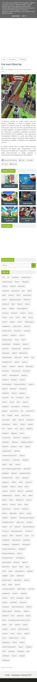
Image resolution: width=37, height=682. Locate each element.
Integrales (15, 442)
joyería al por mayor (6, 667)
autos (19, 295)
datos (23, 339)
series (10, 584)
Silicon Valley (21, 589)
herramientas (6, 424)
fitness (12, 402)
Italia (21, 446)
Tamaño (5, 602)
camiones (5, 313)
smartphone (6, 593)
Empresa (24, 375)
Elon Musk (26, 371)
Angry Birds (21, 286)
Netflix (4, 500)
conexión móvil (7, 331)
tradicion (5, 629)
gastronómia (30, 411)
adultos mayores (7, 282)
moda (21, 482)
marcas (17, 464)
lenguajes (25, 460)
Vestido (26, 633)
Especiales (13, 388)
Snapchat (23, 593)
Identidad (30, 428)
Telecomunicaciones (18, 607)
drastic (4, 366)
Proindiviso (6, 544)
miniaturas (5, 482)
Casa (11, 317)
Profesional (6, 540)
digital (14, 353)
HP (3, 428)
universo (5, 633)
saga (27, 566)
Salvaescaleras (20, 571)
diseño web (18, 357)
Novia (20, 504)
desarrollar (5, 348)
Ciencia (4, 322)
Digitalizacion (23, 353)
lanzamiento (6, 460)
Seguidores (20, 575)
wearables (11, 651)
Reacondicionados (8, 558)
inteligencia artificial (27, 442)
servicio (17, 584)
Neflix (31, 495)
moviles (5, 491)
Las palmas (16, 460)
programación (16, 540)
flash (19, 402)
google (31, 160)
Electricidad (29, 366)
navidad (17, 495)
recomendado (20, 558)
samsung (30, 571)
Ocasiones (25, 509)
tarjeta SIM (13, 602)
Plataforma (29, 531)
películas (18, 526)
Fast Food (5, 397)
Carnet (4, 317)
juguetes (17, 451)
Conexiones (17, 331)
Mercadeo (25, 478)
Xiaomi (14, 656)
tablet (28, 598)
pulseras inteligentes (8, 553)
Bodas (27, 304)
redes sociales (6, 562)
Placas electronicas (17, 531)
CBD (24, 317)
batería (4, 299)
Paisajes (29, 522)
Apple (29, 291)
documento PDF (7, 362)
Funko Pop (25, 406)
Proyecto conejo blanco (9, 549)
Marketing (5, 473)
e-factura (12, 366)
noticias (12, 504)
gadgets (5, 411)
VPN (4, 651)
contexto (5, 335)
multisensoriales (7, 495)
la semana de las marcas (9, 455)
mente (17, 478)
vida (23, 638)
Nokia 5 (5, 504)
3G (3, 277)
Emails (4, 375)
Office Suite (13, 513)
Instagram (26, 437)
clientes (12, 322)
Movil (20, 486)
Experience (5, 393)
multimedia (29, 491)
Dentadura (16, 344)
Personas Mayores (28, 526)
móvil (27, 486)
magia (4, 464)
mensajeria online (25, 473)
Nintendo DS (20, 500)
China (30, 317)
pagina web (20, 522)
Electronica (5, 371)
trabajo (25, 624)
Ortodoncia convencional (26, 518)
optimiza (5, 518)
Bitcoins (20, 304)
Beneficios (5, 304)
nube (26, 504)
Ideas (22, 428)
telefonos (5, 615)
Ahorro (17, 282)
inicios (22, 433)
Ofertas (4, 513)
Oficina (21, 513)
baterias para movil (15, 299)
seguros (26, 580)
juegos (27, 446)
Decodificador (6, 344)
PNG (11, 535)
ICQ (16, 428)
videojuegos (22, 59)
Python (19, 553)
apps (4, 295)
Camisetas (14, 313)
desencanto (6, 353)
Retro (21, 566)
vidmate (22, 642)
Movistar (20, 491)
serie (4, 584)
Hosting (30, 424)
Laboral (22, 455)
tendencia (20, 615)
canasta (23, 313)
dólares (17, 362)
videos (14, 642)
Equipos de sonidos (20, 384)
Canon (30, 313)
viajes (4, 638)
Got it (24, 16)
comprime (27, 326)
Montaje (5, 486)
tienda (4, 624)
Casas (18, 317)
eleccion (20, 366)
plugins (4, 535)
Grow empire (12, 59)
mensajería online (7, 478)
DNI (32, 357)
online (29, 513)
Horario (22, 424)
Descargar (26, 348)
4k (8, 277)
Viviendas (29, 647)
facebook (22, 393)
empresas (5, 379)
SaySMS (5, 575)
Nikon (11, 500)
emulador (14, 379)
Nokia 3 (29, 500)
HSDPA (9, 428)
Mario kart (27, 469)
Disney (26, 357)
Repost (14, 566)
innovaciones (6, 437)
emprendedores (14, 375)
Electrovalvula (16, 371)
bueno (4, 308)
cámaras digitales (22, 308)
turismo (13, 629)
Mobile (14, 482)
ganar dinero (14, 411)
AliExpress (25, 282)
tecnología (5, 607)
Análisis (5, 286)
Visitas (20, 647)
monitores (28, 482)
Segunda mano (7, 580)
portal (27, 535)
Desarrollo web (16, 348)
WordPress (5, 656)
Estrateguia (23, 388)
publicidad (22, 549)
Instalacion (5, 442)
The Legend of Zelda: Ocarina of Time (19, 620)
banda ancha (27, 295)
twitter (23, 160)
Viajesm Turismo (14, 638)
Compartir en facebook (10, 160)
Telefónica (17, 611)
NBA (24, 495)
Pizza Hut (5, 531)
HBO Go (21, 420)
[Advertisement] (18, 36)
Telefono (26, 611)
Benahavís (27, 299)
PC (11, 526)
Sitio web (31, 589)
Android (13, 286)
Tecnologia (23, 602)
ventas (19, 633)
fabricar (14, 393)
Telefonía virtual (7, 611)
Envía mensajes (7, 384)
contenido (27, 331)
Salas (4, 571)
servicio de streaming (8, 589)
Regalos (25, 562)
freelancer (5, 406)
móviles (12, 491)
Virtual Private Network (9, 647)
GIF (3, 415)
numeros (17, 509)
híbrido (15, 424)
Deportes (26, 344)
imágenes (14, 433)
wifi (27, 651)
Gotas (17, 415)
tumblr (6, 164)
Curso (17, 339)
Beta (13, 304)
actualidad (15, 277)
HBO (14, 420)
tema (13, 615)
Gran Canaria (25, 415)
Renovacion (6, 566)
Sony (12, 598)
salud (11, 571)
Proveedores (26, 544)
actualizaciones (26, 277)
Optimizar (13, 518)
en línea (22, 379)
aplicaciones (15, 291)
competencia (6, 326)
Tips (11, 624)
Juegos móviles (7, 451)
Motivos (13, 486)
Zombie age (6, 660)
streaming (20, 598)
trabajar (17, 624)
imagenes (5, 433)
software (5, 598)
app (4, 59)
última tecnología (23, 629)
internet (5, 446)
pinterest (14, 164)
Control (21, 335)
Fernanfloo (20, 397)
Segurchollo (18, 580)
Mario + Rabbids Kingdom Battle (11, 469)
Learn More (16, 16)
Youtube (22, 656)
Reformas (16, 562)
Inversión (14, 446)
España (5, 388)
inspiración (16, 437)
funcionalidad (15, 406)
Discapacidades (7, 357)
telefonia (29, 607)
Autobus (11, 295)
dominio (25, 362)
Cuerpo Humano (7, 339)
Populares (19, 535)
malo (11, 464)
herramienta (30, 420)
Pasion (4, 526)
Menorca (14, 473)
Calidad (11, 308)
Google (10, 415)
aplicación (5, 291)
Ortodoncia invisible (8, 522)
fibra (27, 397)
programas (26, 540)
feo (12, 397)
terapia (28, 615)
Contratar (13, 335)
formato (25, 402)
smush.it (15, 593)
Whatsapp (20, 651)
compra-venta (17, 326)
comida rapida (29, 322)
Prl (32, 535)
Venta (12, 633)
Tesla (4, 620)
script (12, 575)
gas (22, 411)
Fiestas (4, 402)
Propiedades (16, 544)
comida (20, 322)
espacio (31, 384)
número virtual (6, 509)
